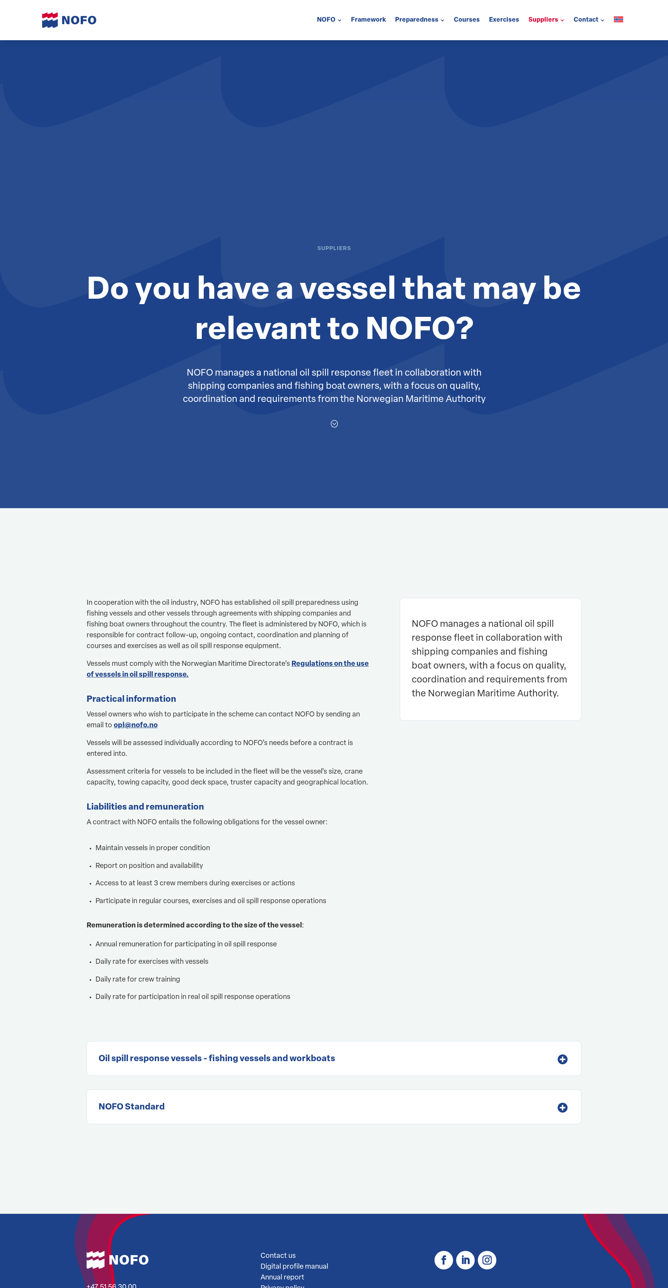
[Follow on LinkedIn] (465, 1260)
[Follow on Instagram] (487, 1260)
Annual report (282, 1277)
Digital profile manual (294, 1267)
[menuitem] (329, 20)
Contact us (278, 1256)
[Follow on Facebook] (444, 1260)
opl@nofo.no (136, 725)
